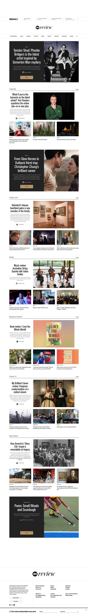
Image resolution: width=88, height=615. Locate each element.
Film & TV (36, 36)
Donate (71, 36)
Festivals (28, 36)
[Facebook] (10, 605)
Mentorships (68, 595)
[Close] (86, 610)
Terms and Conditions (71, 593)
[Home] (16, 19)
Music (42, 36)
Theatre (49, 36)
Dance (21, 36)
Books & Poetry (13, 36)
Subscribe (64, 36)
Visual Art (56, 36)
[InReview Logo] (44, 28)
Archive (53, 593)
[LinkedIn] (14, 605)
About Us (38, 593)
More (77, 89)
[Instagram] (12, 605)
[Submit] (77, 611)
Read (26, 77)
